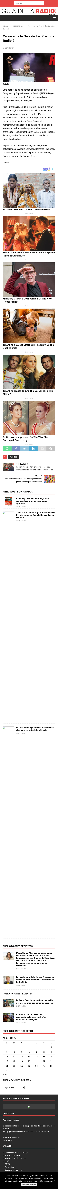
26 (21, 1066)
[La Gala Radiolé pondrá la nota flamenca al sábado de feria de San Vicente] (8, 831)
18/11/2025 (22, 507)
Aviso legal (7, 1140)
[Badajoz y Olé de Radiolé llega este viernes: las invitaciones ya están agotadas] (8, 501)
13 (29, 1057)
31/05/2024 (22, 521)
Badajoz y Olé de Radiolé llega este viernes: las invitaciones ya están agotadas (32, 501)
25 (14, 1066)
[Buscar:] (29, 3)
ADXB (7, 1164)
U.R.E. (7, 1161)
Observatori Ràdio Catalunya (16, 1152)
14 (36, 1057)
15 (44, 1057)
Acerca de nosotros (11, 1120)
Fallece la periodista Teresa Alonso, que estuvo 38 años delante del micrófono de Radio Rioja (35, 979)
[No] (54, 1180)
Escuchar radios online (14, 1170)
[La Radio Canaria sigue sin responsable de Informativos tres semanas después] (8, 1003)
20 (29, 1061)
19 (21, 1061)
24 (6, 1066)
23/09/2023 (22, 733)
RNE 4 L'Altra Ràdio (12, 1155)
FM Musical (9, 1167)
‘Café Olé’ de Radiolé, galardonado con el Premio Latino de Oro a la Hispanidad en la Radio (35, 515)
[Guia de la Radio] (29, 13)
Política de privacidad (11, 1137)
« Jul (5, 1075)
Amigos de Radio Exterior (15, 1158)
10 (6, 1057)
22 (44, 1061)
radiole (13, 457)
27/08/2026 (22, 969)
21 (36, 1061)
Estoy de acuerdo (29, 1185)
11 (14, 1057)
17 (6, 1061)
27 (29, 1066)
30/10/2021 (9, 48)
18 (14, 1061)
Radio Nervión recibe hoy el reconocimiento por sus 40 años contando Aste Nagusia (31, 1017)
